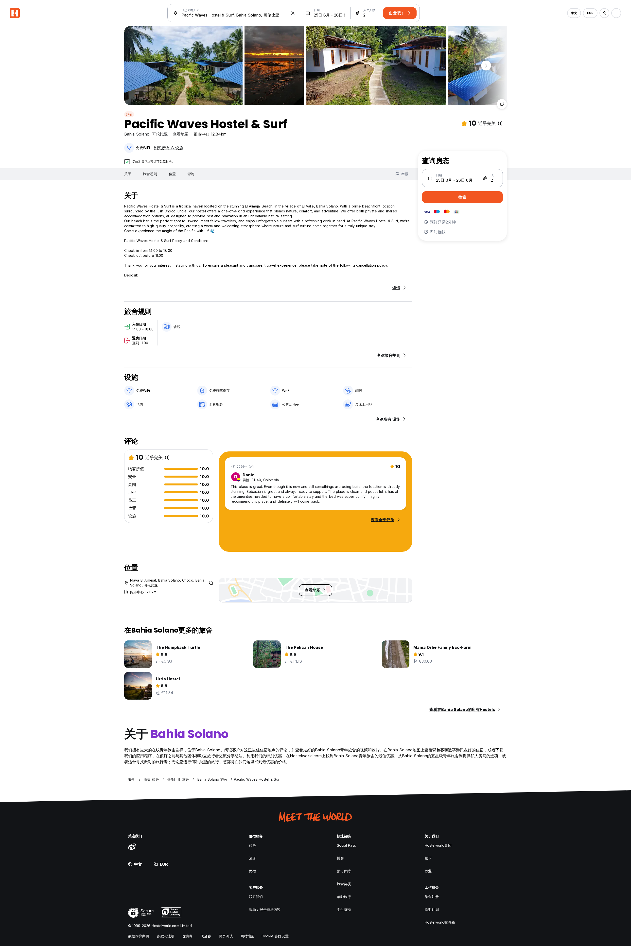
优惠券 (187, 936)
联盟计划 (431, 909)
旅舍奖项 (344, 884)
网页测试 (226, 936)
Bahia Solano (136, 134)
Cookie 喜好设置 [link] (275, 936)
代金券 (205, 936)
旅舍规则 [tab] (150, 174)
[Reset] (293, 13)
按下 (428, 858)
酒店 (252, 858)
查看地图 (181, 134)
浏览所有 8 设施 (168, 147)
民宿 (252, 871)
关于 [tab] (127, 174)
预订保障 (344, 871)
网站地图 (247, 936)
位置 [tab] (172, 174)
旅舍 (129, 114)
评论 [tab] (191, 174)
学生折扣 (344, 909)
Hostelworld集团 (438, 845)
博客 (340, 858)
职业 (428, 871)
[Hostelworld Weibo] (132, 846)
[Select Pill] (604, 13)
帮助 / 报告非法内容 (264, 909)
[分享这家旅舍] (502, 104)
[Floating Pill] (486, 65)
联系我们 (256, 896)
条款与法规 (166, 936)
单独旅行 (344, 896)
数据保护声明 (138, 936)
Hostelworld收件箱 (440, 922)
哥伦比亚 (160, 134)
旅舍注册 (431, 896)
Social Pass (346, 845)
